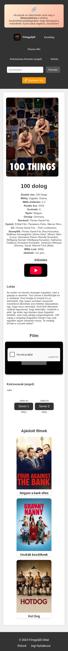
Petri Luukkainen (47, 227)
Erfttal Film (21, 224)
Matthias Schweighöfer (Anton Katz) (26, 234)
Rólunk (22, 645)
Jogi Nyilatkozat (40, 645)
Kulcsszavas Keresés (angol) (26, 59)
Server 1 (23, 406)
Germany (39, 216)
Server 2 (44, 406)
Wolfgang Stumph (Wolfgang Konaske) (28, 239)
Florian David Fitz (39, 220)
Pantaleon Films (37, 224)
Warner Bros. (54, 224)
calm (9, 390)
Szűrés (54, 59)
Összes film (34, 49)
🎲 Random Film (34, 80)
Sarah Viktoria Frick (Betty (39, 245)
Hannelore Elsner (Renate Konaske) (38, 237)
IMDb (41, 249)
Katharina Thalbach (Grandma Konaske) (34, 241)
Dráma (43, 198)
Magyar (38, 213)
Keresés (53, 69)
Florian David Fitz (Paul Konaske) (40, 231)
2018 (41, 205)
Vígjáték (33, 198)
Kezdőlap (49, 37)
